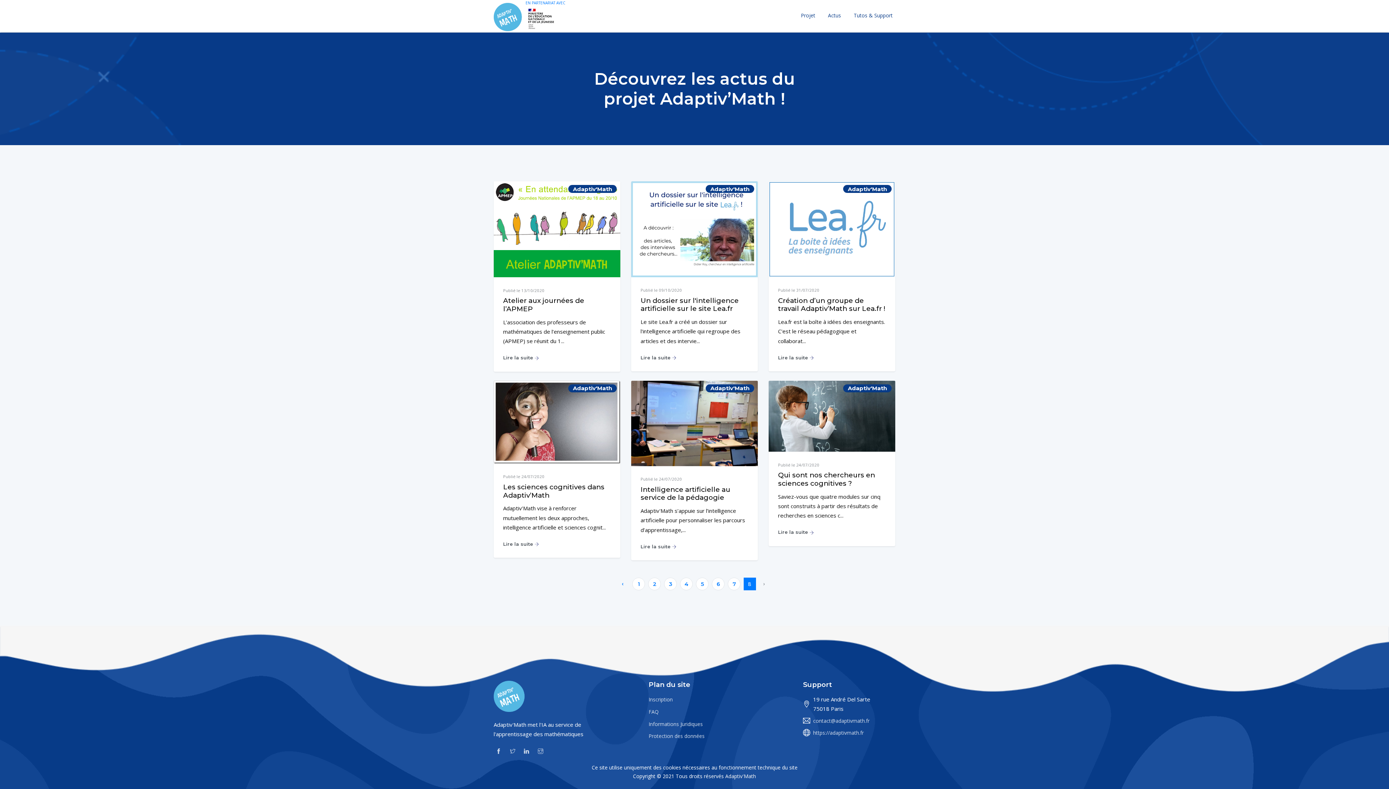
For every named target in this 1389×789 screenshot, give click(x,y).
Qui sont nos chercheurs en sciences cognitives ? (826, 479)
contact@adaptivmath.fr (841, 720)
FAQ (654, 711)
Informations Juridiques (676, 724)
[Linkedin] (526, 750)
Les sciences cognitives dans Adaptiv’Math (553, 491)
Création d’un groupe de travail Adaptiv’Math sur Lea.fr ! (831, 304)
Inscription (661, 699)
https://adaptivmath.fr (838, 732)
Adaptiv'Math (740, 776)
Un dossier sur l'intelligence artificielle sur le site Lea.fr (690, 304)
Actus (834, 15)
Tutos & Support (873, 15)
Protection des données (677, 736)
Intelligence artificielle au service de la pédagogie (685, 493)
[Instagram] (540, 750)
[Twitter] (513, 750)
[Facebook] (499, 750)
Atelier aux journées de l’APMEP (543, 304)
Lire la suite (519, 357)
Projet (808, 15)
